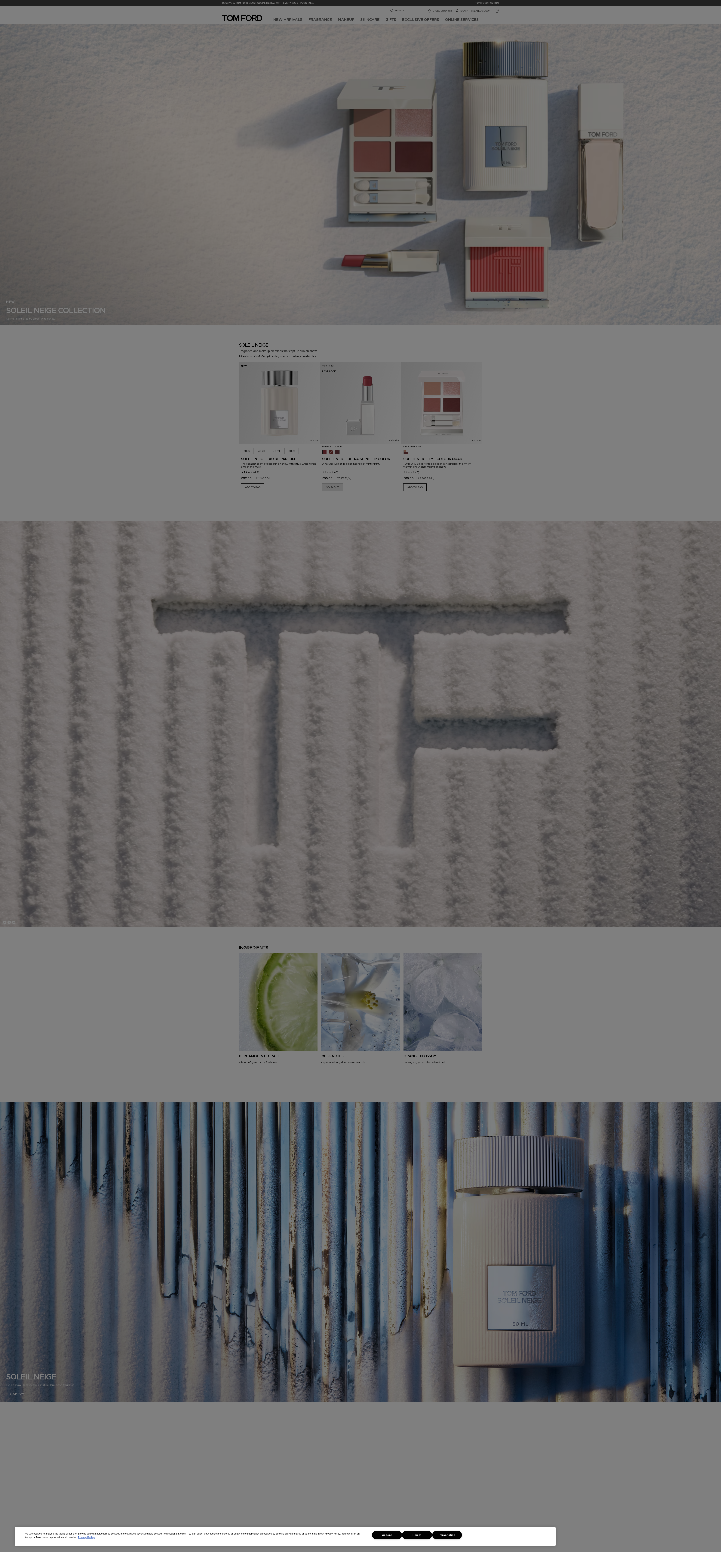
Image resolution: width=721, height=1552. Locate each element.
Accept (387, 1534)
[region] (285, 1536)
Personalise (447, 1534)
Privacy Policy (86, 1537)
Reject (417, 1534)
